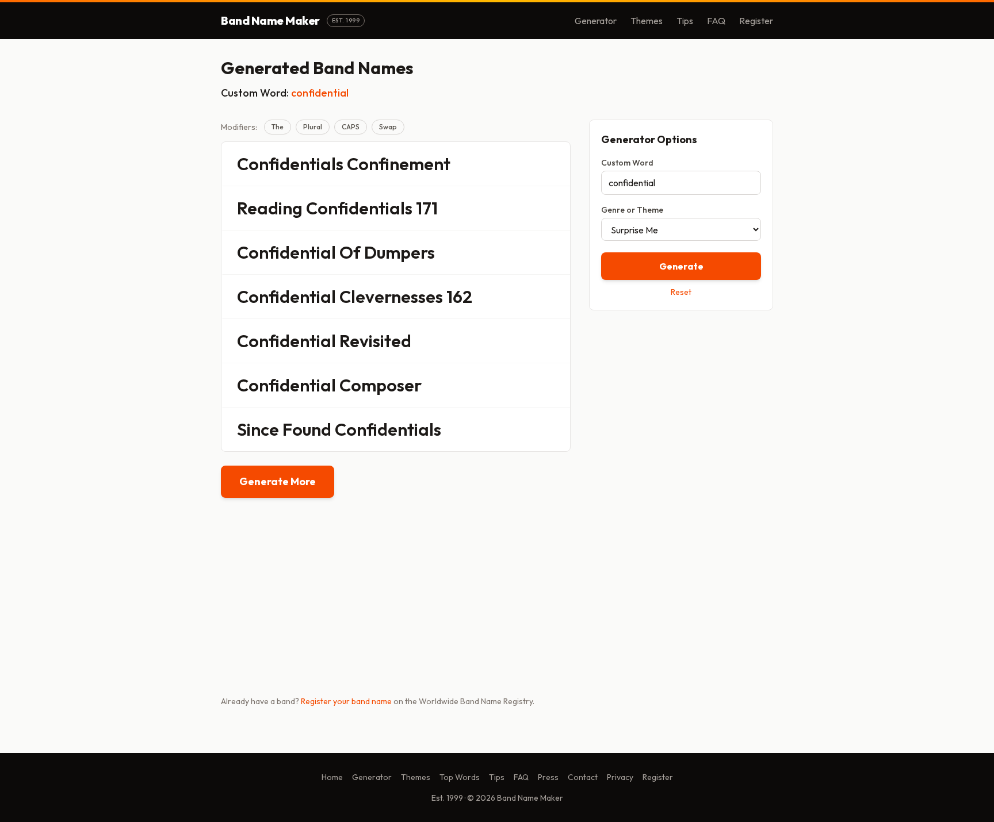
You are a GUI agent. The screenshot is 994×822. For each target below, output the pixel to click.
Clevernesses (391, 297)
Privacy (620, 777)
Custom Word (627, 163)
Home (332, 777)
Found (306, 429)
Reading (270, 208)
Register (756, 20)
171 (427, 208)
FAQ (716, 20)
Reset (681, 292)
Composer (380, 385)
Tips (684, 20)
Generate (681, 266)
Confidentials (290, 164)
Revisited (375, 341)
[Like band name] (529, 163)
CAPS (351, 126)
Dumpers (399, 252)
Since (258, 429)
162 (459, 297)
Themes (646, 20)
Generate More (277, 481)
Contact (583, 777)
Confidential (286, 252)
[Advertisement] (681, 401)
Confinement (398, 164)
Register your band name (346, 701)
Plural (312, 126)
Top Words (459, 777)
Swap (388, 126)
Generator (596, 20)
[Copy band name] (553, 163)
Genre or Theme (632, 210)
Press (548, 777)
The (278, 126)
